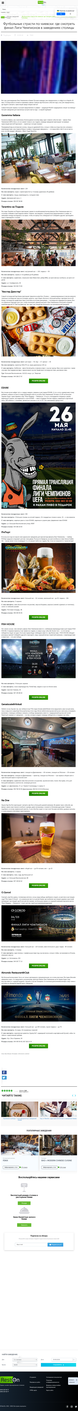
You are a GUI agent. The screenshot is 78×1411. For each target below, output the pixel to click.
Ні (70, 14)
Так (61, 14)
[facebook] (39, 1072)
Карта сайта (49, 1390)
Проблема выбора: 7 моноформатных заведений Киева (19, 1119)
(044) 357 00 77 (4, 1389)
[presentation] (72, 1095)
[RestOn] (3, 17)
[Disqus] (39, 1276)
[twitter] (39, 1078)
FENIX (8, 12)
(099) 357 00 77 (4, 1391)
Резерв (24, 1203)
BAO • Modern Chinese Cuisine (56, 1160)
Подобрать (57, 1365)
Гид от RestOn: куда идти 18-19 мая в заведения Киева (58, 1118)
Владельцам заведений (36, 1387)
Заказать (24, 1225)
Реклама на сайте (35, 1382)
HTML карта (33, 1390)
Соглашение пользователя (54, 1377)
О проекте (33, 1377)
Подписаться (56, 1245)
